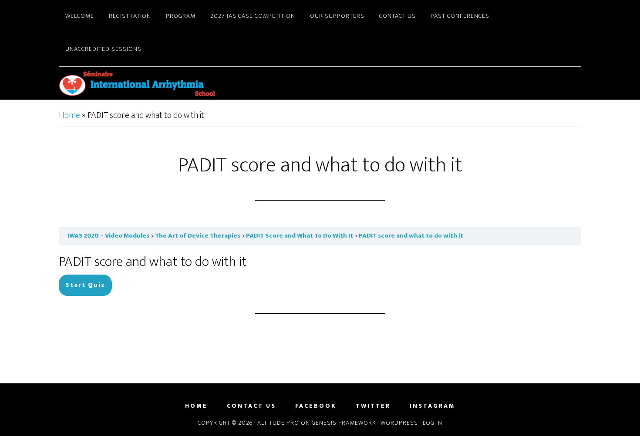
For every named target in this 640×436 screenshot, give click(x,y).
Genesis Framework (344, 423)
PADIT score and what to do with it (411, 235)
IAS (137, 83)
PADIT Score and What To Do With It (299, 235)
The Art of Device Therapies (197, 235)
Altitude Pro (278, 423)
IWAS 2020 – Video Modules (108, 235)
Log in (432, 423)
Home (69, 115)
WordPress (399, 423)
